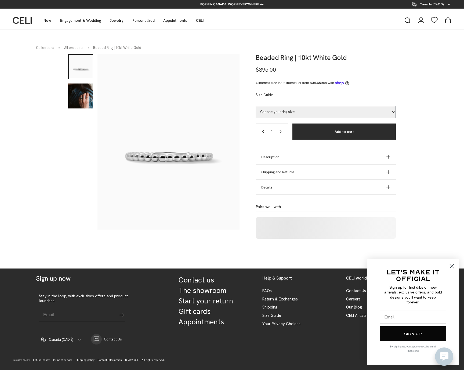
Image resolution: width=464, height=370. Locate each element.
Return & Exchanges (280, 299)
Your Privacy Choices (281, 324)
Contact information (110, 360)
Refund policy (41, 360)
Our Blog (354, 307)
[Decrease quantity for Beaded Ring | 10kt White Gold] (262, 131)
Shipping (269, 307)
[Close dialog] (451, 266)
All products (74, 47)
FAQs (267, 290)
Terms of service (63, 360)
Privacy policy (21, 360)
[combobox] (431, 4)
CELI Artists (356, 315)
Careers (353, 299)
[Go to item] (80, 66)
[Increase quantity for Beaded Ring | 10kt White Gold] (282, 131)
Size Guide (264, 95)
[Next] (225, 142)
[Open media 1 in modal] (168, 142)
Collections (45, 47)
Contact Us (356, 290)
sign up (413, 333)
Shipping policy (85, 360)
